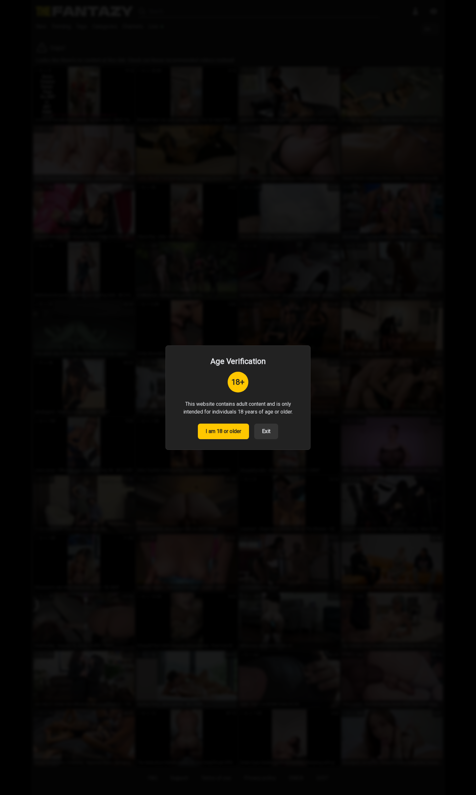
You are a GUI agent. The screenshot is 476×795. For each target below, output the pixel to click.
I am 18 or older (223, 431)
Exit (266, 431)
